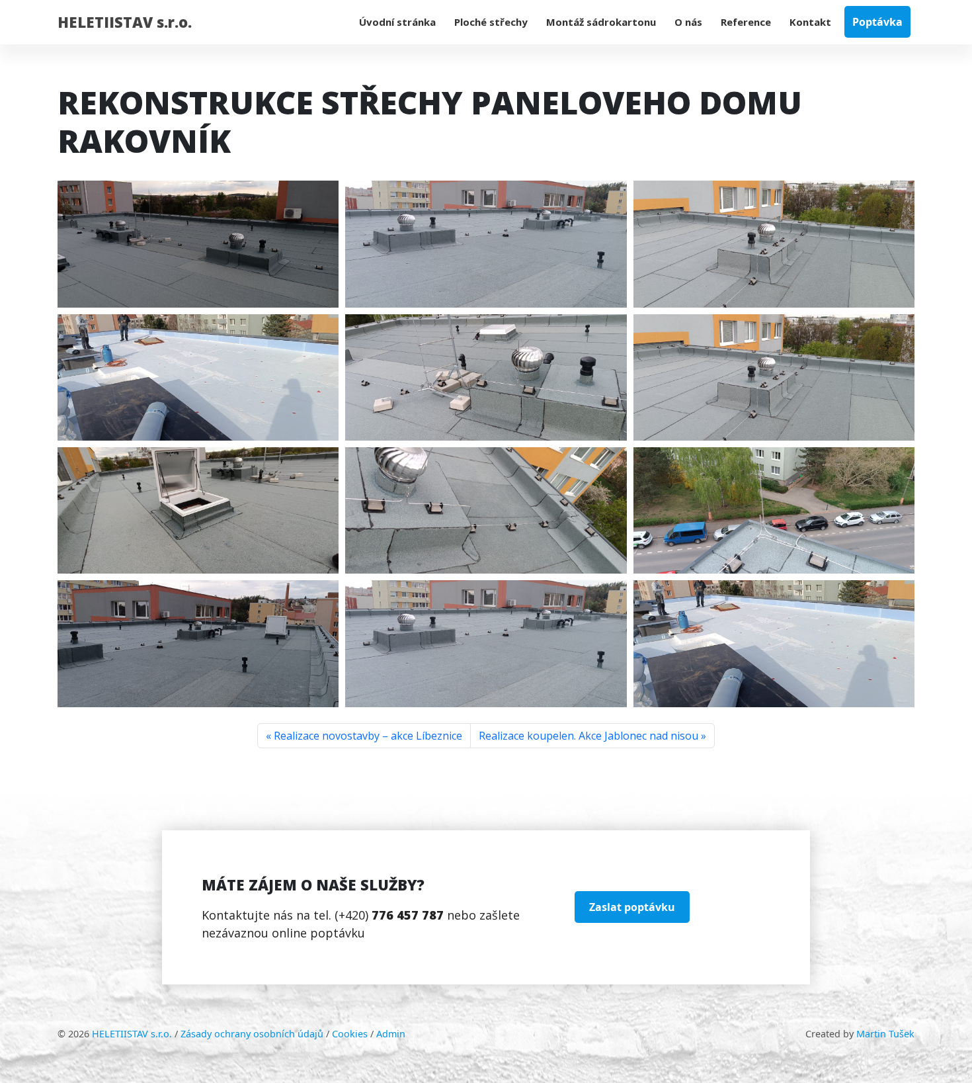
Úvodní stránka (397, 21)
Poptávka (877, 22)
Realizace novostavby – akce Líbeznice (368, 735)
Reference (746, 21)
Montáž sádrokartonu (601, 21)
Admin (390, 1033)
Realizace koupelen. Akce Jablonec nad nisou (588, 735)
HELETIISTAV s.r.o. (125, 22)
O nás (688, 21)
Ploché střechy (491, 21)
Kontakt (810, 21)
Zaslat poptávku (632, 907)
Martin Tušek (885, 1033)
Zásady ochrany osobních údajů (252, 1033)
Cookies (350, 1033)
